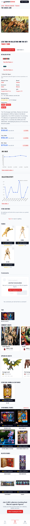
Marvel (18, 86)
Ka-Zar (4, 107)
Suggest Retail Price (6, 91)
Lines (2, 5)
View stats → (5, 203)
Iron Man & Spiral (7, 428)
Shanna (8, 104)
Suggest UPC (19, 91)
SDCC (2, 86)
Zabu (3, 104)
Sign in (10, 218)
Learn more (20, 49)
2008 (2, 82)
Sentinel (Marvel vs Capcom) (7, 448)
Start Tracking (24, 1)
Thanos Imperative (22, 474)
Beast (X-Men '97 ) (22, 428)
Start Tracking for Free (8, 49)
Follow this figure (6, 74)
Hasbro (18, 82)
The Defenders (7, 494)
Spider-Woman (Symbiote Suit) (23, 448)
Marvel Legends (9, 5)
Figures (17, 5)
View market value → (7, 170)
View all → (26, 407)
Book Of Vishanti (7, 474)
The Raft (22, 494)
